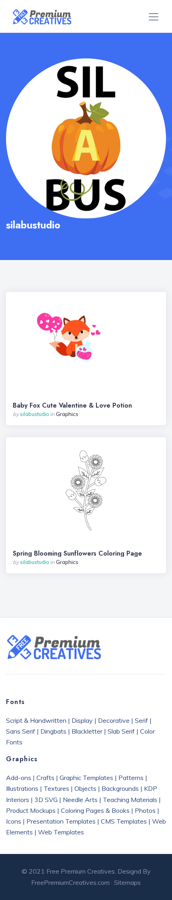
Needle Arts (80, 800)
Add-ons (18, 778)
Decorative (114, 720)
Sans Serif (20, 731)
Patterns (131, 778)
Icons (13, 821)
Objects (85, 788)
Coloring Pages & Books (95, 810)
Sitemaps (127, 882)
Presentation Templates (61, 821)
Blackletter (87, 731)
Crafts (45, 778)
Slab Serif (121, 731)
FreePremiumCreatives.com (70, 882)
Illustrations (22, 788)
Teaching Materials (130, 800)
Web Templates (61, 832)
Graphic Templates (86, 778)
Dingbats (53, 731)
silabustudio (34, 414)
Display (82, 720)
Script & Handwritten (36, 720)
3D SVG (46, 800)
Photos (145, 810)
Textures (56, 788)
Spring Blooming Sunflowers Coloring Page (77, 553)
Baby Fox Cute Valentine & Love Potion (72, 405)
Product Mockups (31, 810)
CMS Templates (124, 821)
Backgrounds (120, 788)
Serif (141, 720)
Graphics (67, 414)
